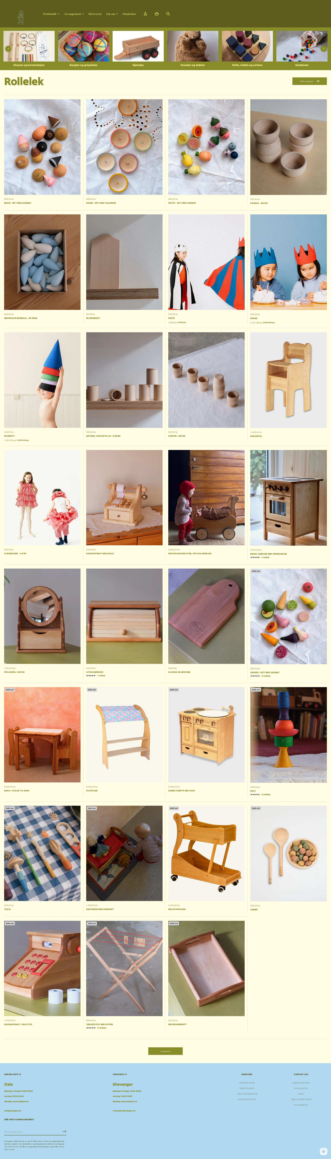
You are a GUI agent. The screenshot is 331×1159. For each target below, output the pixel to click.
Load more (165, 1051)
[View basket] (157, 14)
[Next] (323, 49)
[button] (157, 14)
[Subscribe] (64, 1131)
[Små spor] (19, 16)
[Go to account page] (145, 14)
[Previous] (8, 49)
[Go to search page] (168, 14)
